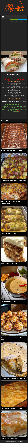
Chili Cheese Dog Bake (9, 233)
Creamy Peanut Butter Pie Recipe (13, 378)
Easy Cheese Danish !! (9, 438)
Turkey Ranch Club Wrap (14, 74)
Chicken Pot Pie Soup (9, 301)
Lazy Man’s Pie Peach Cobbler (12, 408)
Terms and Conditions (9, 441)
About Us (21, 441)
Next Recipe (22, 21)
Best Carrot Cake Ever (9, 263)
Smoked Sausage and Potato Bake (13, 180)
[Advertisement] (14, 37)
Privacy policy (16, 441)
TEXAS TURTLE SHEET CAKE (11, 150)
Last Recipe (14, 21)
